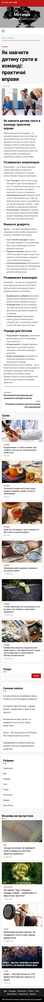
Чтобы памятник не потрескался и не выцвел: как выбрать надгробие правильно (22, 590)
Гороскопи (8, 768)
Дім (4, 773)
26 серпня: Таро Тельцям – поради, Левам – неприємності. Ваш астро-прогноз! (19, 709)
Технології (8, 794)
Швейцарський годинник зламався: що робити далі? (22, 552)
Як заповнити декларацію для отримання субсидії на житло (18, 395)
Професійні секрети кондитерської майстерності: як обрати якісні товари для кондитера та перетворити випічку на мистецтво (22, 631)
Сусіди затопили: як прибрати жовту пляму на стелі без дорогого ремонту (20, 697)
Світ (5, 784)
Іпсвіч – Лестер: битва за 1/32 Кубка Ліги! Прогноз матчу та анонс (20, 734)
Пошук (7, 669)
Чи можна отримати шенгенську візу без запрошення (22, 404)
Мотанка (22, 14)
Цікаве (6, 800)
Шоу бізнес (8, 805)
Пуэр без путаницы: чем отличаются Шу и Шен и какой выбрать (22, 513)
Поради (5, 46)
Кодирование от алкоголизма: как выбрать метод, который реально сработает (22, 431)
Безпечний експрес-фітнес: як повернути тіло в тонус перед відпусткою (17, 722)
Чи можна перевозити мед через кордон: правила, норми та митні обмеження (22, 472)
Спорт (6, 789)
